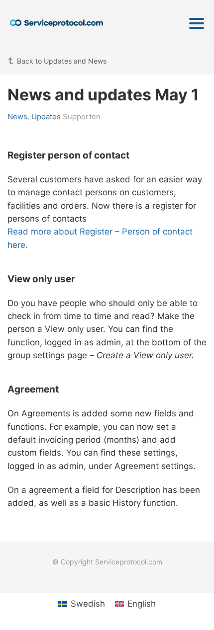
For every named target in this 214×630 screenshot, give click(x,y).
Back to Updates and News (62, 61)
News (17, 116)
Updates (46, 116)
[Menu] (196, 23)
